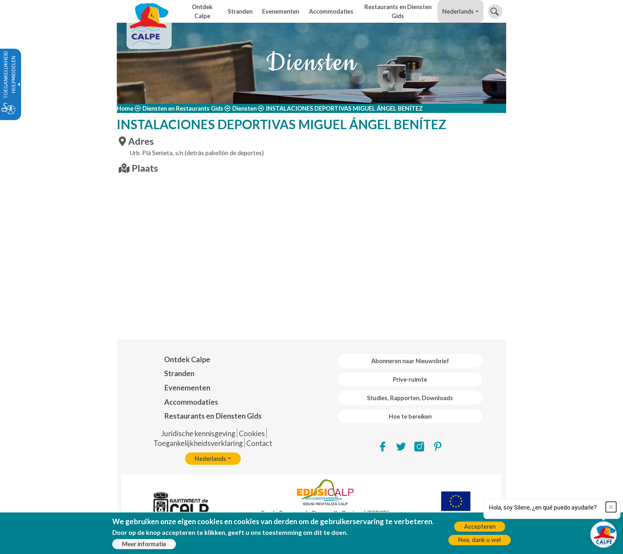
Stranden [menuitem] (240, 11)
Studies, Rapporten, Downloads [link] (410, 397)
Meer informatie (144, 544)
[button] (495, 11)
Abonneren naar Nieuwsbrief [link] (410, 360)
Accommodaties (191, 402)
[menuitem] (213, 359)
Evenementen (187, 387)
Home (125, 108)
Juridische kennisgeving (198, 433)
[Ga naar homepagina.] (149, 11)
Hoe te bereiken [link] (410, 416)
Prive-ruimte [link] (410, 379)
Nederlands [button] (458, 11)
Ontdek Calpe (187, 359)
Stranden (179, 373)
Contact (259, 443)
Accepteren (479, 526)
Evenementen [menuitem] (280, 11)
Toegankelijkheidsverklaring (198, 443)
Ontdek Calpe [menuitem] (202, 11)
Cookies (252, 433)
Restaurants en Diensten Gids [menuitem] (398, 11)
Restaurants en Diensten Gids (213, 416)
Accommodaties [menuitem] (331, 11)
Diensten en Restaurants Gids (182, 108)
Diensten (244, 108)
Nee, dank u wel (479, 539)
